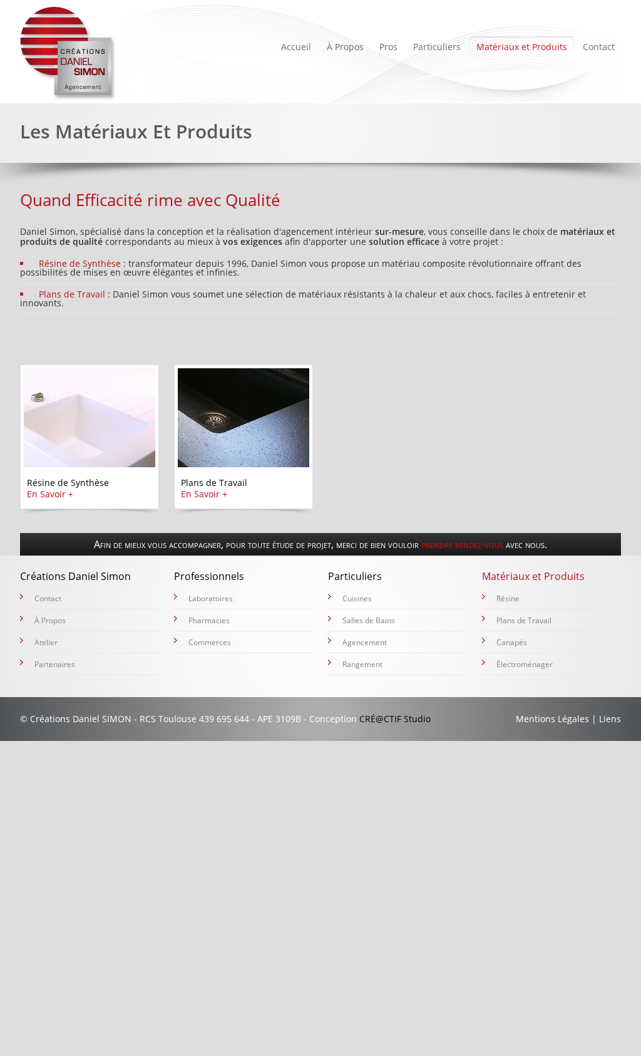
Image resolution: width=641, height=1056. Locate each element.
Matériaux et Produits (521, 47)
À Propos (345, 47)
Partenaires (54, 664)
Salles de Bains (368, 620)
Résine (508, 598)
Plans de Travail (72, 294)
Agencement (364, 642)
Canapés (511, 642)
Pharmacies (209, 620)
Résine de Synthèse (80, 263)
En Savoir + (50, 494)
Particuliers (437, 47)
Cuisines (357, 598)
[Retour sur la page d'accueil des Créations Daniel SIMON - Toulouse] (68, 53)
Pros (388, 47)
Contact (599, 47)
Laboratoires (210, 598)
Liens (610, 719)
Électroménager (524, 664)
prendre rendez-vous (462, 544)
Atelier (46, 642)
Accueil (296, 47)
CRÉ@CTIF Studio (395, 719)
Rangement (362, 664)
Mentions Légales (552, 719)
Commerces (209, 642)
